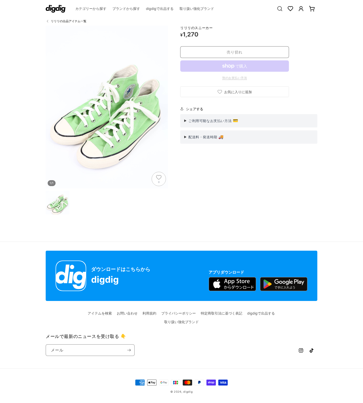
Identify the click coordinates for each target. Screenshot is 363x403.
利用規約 (149, 313)
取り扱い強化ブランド (181, 322)
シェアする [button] (194, 109)
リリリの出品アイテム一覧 (68, 21)
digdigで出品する (261, 313)
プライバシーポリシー (178, 313)
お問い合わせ (127, 313)
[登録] (128, 350)
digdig (188, 391)
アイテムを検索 (100, 313)
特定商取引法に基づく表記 (221, 313)
